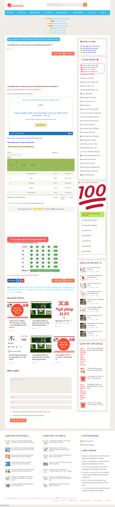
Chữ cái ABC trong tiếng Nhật (52, 287)
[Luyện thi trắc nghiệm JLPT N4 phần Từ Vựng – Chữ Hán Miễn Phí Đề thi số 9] (17, 309)
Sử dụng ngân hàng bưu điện (91, 155)
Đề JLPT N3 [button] (87, 241)
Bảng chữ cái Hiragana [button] (90, 220)
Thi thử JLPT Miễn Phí (90, 71)
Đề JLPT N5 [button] (87, 230)
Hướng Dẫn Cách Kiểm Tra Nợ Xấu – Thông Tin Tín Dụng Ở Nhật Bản (22, 463)
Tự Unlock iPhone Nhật (58, 33)
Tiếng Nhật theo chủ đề (88, 97)
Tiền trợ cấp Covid (87, 86)
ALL (55, 247)
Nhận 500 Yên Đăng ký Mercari (60, 18)
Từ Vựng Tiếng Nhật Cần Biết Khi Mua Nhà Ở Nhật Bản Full (22, 484)
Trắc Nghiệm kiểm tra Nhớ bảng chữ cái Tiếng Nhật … (95, 386)
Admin (10, 49)
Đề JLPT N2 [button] (87, 246)
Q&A (103, 12)
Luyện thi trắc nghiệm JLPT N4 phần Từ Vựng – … (95, 404)
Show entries (9, 154)
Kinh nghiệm (74, 500)
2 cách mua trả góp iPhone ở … (93, 268)
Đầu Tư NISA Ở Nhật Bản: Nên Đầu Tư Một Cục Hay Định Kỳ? (60, 456)
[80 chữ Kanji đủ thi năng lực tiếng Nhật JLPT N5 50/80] (17, 344)
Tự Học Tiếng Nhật (16, 292)
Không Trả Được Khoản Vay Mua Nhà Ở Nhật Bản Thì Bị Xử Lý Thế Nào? (22, 456)
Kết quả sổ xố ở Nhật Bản (90, 82)
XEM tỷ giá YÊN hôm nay (90, 90)
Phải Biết (78, 12)
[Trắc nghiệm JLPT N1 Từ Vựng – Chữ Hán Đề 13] (64, 344)
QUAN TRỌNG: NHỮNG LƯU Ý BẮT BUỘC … (94, 308)
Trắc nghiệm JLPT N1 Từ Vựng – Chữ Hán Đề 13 (63, 357)
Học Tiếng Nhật (87, 94)
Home (11, 12)
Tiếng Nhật (62, 12)
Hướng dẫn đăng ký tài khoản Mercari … (94, 276)
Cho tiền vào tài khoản (89, 159)
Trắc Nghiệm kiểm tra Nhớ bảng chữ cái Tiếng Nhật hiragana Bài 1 (40, 357)
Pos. (11, 165)
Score (24, 165)
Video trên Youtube (88, 445)
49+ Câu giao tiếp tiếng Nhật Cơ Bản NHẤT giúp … (95, 349)
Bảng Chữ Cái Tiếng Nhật (34, 287)
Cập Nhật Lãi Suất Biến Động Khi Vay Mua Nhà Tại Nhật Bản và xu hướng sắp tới (22, 478)
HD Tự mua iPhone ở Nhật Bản (91, 113)
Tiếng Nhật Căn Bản (52, 39)
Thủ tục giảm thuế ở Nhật (91, 65)
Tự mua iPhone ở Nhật (58, 31)
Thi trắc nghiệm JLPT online (34, 290)
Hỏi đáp (108, 500)
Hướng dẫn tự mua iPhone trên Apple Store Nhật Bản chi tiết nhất (95, 475)
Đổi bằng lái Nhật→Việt (89, 148)
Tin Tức (23, 12)
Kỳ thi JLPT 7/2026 (89, 69)
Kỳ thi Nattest (85, 105)
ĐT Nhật (49, 12)
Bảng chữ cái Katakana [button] (90, 225)
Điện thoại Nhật (85, 500)
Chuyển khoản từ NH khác (90, 171)
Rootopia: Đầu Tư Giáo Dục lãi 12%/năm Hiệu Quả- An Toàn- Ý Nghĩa (60, 470)
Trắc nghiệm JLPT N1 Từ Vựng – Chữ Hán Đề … (95, 377)
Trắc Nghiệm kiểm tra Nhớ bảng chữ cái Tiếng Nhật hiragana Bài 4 (40, 323)
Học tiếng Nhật (14, 39)
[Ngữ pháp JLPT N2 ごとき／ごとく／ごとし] (64, 309)
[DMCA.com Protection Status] (4, 506)
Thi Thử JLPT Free (59, 21)
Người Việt (36, 12)
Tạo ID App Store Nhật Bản (90, 136)
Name (16, 165)
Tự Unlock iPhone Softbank (90, 128)
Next (71, 197)
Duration (34, 165)
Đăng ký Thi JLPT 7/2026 (59, 23)
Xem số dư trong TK (88, 163)
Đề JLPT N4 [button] (87, 235)
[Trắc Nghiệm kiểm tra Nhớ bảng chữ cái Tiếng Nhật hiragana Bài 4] (40, 309)
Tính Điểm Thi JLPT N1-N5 (90, 46)
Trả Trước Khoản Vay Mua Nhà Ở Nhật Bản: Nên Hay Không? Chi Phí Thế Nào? (22, 448)
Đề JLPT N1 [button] (87, 251)
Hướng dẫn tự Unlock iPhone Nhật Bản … (94, 292)
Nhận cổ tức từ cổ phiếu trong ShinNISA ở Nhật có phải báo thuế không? (59, 449)
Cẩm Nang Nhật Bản (13, 203)
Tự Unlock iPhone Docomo (90, 121)
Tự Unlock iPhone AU (88, 124)
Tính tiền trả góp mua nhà (90, 48)
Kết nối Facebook (87, 441)
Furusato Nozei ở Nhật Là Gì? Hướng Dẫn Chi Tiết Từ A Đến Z (59, 441)
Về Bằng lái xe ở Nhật (89, 140)
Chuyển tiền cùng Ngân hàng (90, 167)
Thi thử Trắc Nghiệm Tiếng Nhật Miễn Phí (33, 39)
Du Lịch (93, 12)
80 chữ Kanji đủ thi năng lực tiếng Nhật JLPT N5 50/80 (17, 357)
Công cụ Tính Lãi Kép (89, 52)
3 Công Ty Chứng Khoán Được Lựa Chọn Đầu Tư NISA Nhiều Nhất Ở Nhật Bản (60, 478)
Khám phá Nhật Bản (88, 175)
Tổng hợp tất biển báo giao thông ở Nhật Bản (94, 369)
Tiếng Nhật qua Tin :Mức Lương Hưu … (95, 324)
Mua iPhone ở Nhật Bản (90, 67)
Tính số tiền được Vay (89, 50)
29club (84, 456)
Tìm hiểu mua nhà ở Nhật (60, 26)
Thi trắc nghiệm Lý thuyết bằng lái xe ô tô (45, 270)
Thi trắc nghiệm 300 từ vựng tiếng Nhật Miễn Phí (28, 239)
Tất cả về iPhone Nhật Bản (90, 109)
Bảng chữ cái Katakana (18, 287)
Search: (54, 152)
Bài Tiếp (69, 53)
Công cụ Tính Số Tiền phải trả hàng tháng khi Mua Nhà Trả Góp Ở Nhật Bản (22, 441)
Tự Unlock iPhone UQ (88, 132)
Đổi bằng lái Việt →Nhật (89, 144)
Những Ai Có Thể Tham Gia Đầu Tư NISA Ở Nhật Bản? (59, 484)
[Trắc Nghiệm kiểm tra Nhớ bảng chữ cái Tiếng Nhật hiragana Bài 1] (40, 344)
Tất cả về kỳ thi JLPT (88, 101)
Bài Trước (58, 53)
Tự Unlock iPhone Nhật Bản (90, 117)
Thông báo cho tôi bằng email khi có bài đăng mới (28, 415)
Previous (56, 197)
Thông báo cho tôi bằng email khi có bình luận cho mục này (31, 411)
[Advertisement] (41, 70)
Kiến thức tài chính (59, 28)
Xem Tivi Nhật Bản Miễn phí (90, 152)
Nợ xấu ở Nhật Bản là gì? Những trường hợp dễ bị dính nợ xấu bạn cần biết (22, 470)
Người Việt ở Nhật (87, 78)
